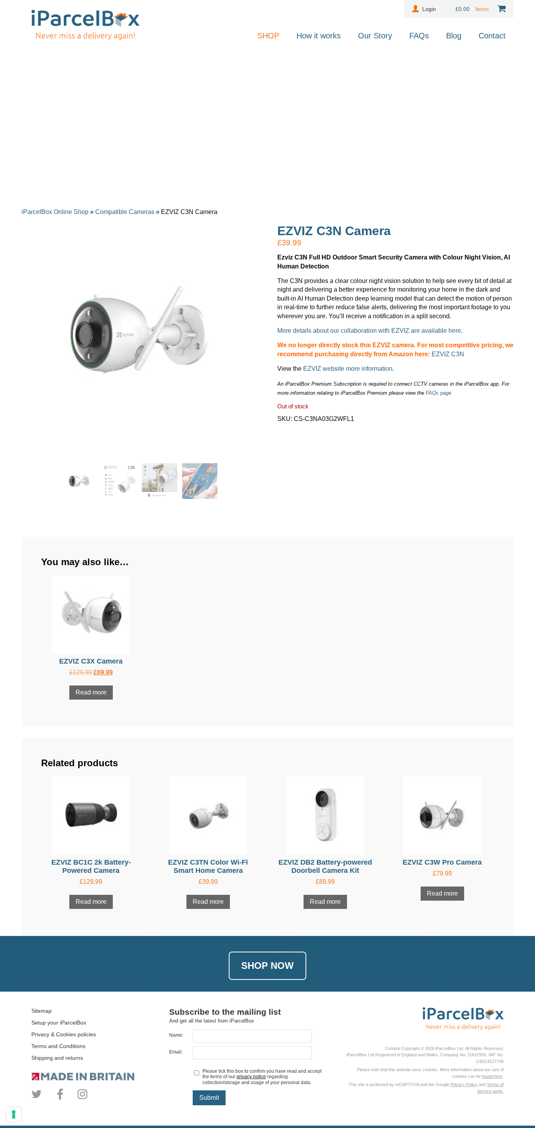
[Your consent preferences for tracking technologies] (13, 1114)
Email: (176, 1052)
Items (482, 9)
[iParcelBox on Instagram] (82, 1098)
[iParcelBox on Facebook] (60, 1098)
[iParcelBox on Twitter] (37, 1098)
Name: (176, 1035)
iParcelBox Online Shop (55, 212)
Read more (91, 692)
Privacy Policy (463, 1084)
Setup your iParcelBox (58, 1022)
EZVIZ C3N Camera (334, 231)
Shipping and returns (57, 1058)
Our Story (375, 35)
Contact (492, 35)
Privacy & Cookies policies (63, 1034)
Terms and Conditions (58, 1046)
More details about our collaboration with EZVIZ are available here (369, 330)
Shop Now (267, 965)
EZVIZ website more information (347, 368)
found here (492, 1076)
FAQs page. (439, 393)
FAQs (419, 35)
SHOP (268, 35)
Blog (453, 35)
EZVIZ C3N (448, 354)
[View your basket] (500, 9)
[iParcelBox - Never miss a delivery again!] (85, 37)
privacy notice (251, 1076)
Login (429, 9)
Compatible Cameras (124, 212)
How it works (318, 35)
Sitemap (41, 1011)
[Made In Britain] (100, 1076)
